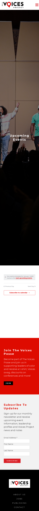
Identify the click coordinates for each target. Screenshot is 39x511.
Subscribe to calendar (18, 293)
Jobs (19, 499)
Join (8, 383)
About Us (19, 495)
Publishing (19, 503)
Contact (19, 507)
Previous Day (9, 286)
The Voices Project (16, 5)
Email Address (10, 438)
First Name (8, 444)
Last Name (8, 451)
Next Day (31, 286)
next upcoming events (24, 278)
